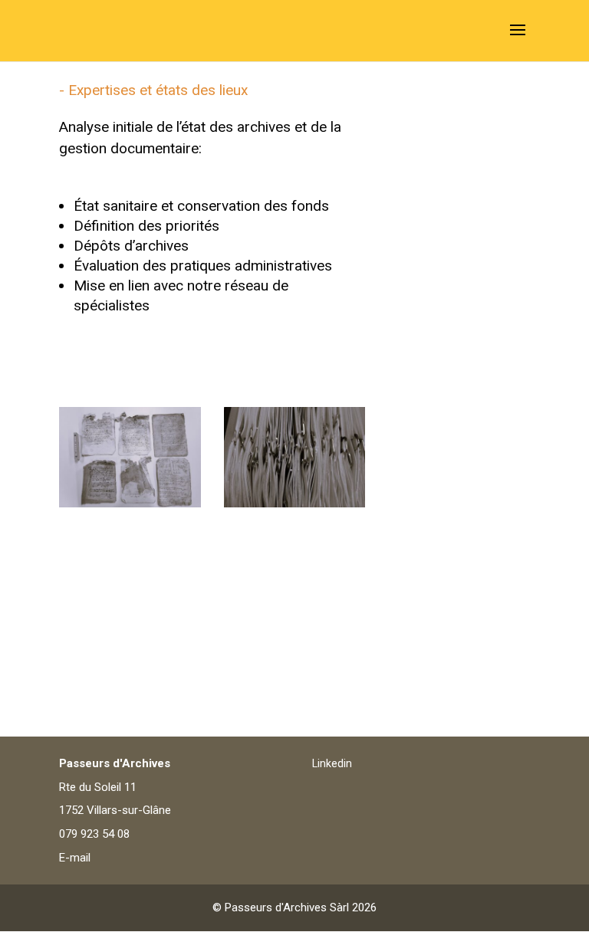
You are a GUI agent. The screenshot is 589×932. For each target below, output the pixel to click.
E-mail (74, 858)
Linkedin (332, 763)
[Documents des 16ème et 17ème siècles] (130, 502)
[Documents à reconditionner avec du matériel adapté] (295, 502)
